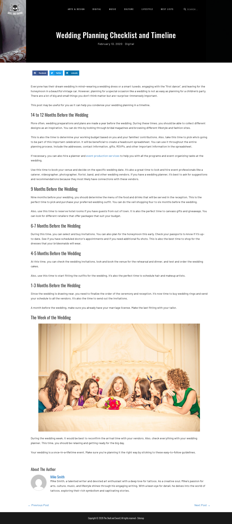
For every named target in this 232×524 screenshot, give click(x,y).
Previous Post (38, 505)
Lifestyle (147, 9)
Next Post (202, 505)
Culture (129, 9)
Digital (97, 9)
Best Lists (167, 9)
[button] (40, 73)
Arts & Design (76, 9)
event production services (102, 155)
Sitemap (140, 518)
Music (112, 9)
